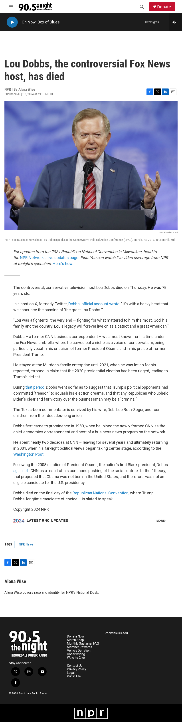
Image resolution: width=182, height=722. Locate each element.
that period (35, 387)
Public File (74, 676)
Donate (164, 6)
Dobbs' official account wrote (93, 303)
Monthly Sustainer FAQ (83, 643)
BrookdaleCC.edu (116, 633)
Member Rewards (79, 647)
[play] (12, 22)
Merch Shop (75, 640)
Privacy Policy (76, 669)
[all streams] (175, 22)
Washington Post (28, 454)
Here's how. (63, 263)
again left (21, 470)
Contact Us (74, 665)
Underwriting (76, 654)
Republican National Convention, (101, 493)
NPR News (26, 544)
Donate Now (75, 636)
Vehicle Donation (79, 650)
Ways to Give (76, 657)
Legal (71, 672)
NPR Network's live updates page (49, 257)
